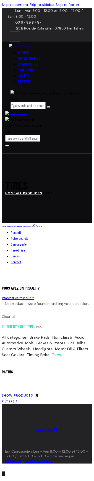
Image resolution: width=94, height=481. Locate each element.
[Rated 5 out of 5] (6, 382)
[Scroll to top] (3, 473)
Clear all (8, 316)
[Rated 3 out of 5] (22, 382)
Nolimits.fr (13, 461)
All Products (29, 193)
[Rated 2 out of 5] (30, 382)
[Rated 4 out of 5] (14, 382)
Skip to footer (67, 4)
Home (10, 193)
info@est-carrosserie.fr (18, 298)
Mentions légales (38, 461)
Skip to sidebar (42, 4)
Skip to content (15, 4)
